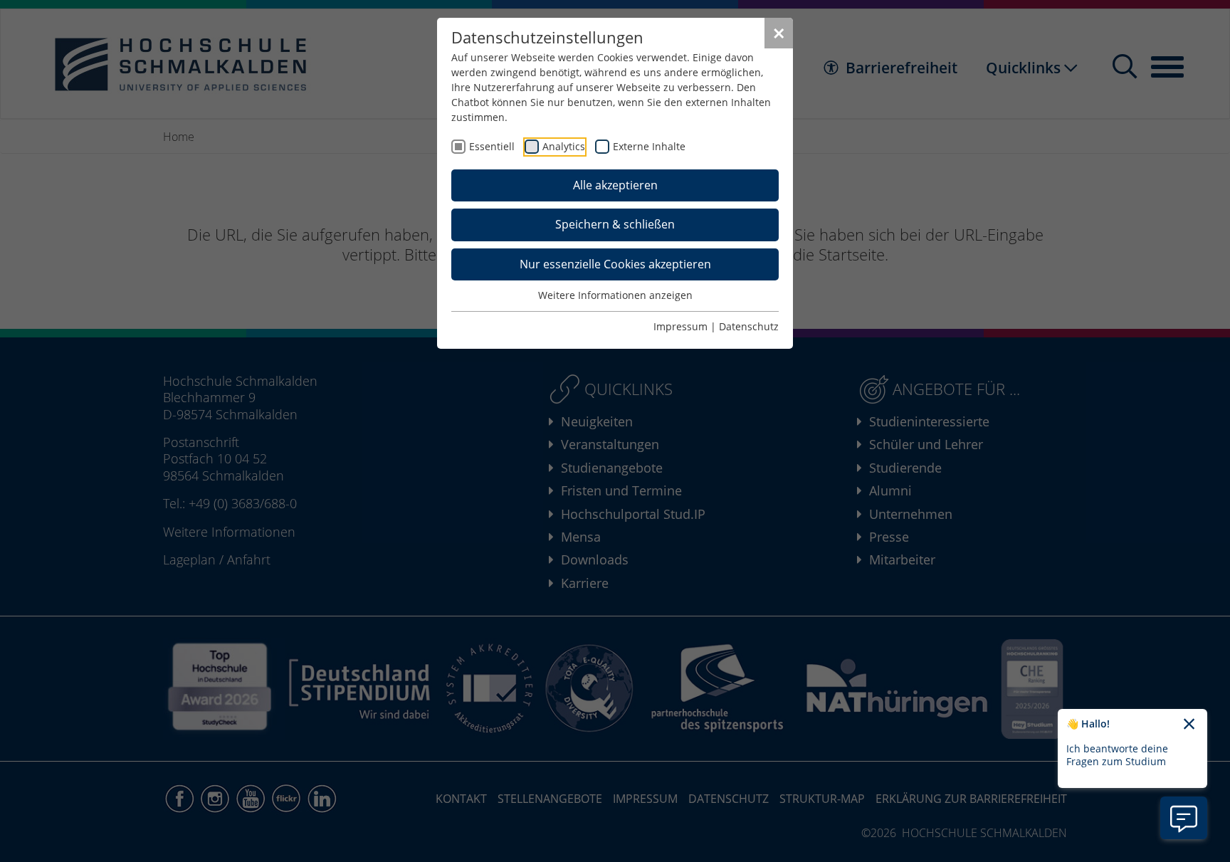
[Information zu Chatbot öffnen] (1183, 818)
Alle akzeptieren (615, 185)
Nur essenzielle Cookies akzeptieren (615, 264)
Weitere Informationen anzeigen (615, 295)
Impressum (680, 326)
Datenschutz (749, 326)
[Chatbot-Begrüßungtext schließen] (1189, 725)
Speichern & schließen (615, 224)
